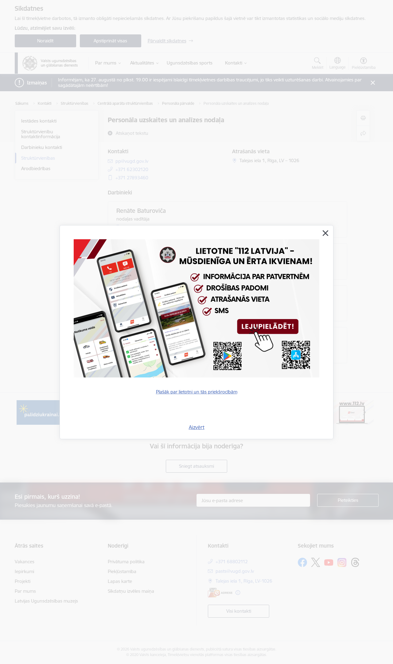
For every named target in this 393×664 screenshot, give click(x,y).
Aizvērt (196, 427)
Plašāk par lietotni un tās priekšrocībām (196, 392)
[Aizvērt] (325, 233)
